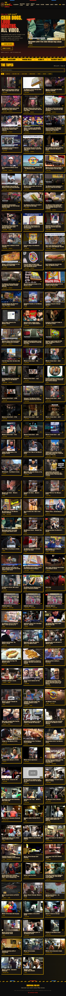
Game (60, 4)
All (2, 73)
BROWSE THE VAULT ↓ (7, 48)
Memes (56, 4)
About (63, 4)
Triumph (47, 4)
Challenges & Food (22, 4)
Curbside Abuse (33, 4)
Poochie (37, 4)
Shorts (51, 4)
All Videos (10, 4)
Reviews (42, 4)
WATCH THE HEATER (8, 44)
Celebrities (15, 4)
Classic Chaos (27, 4)
